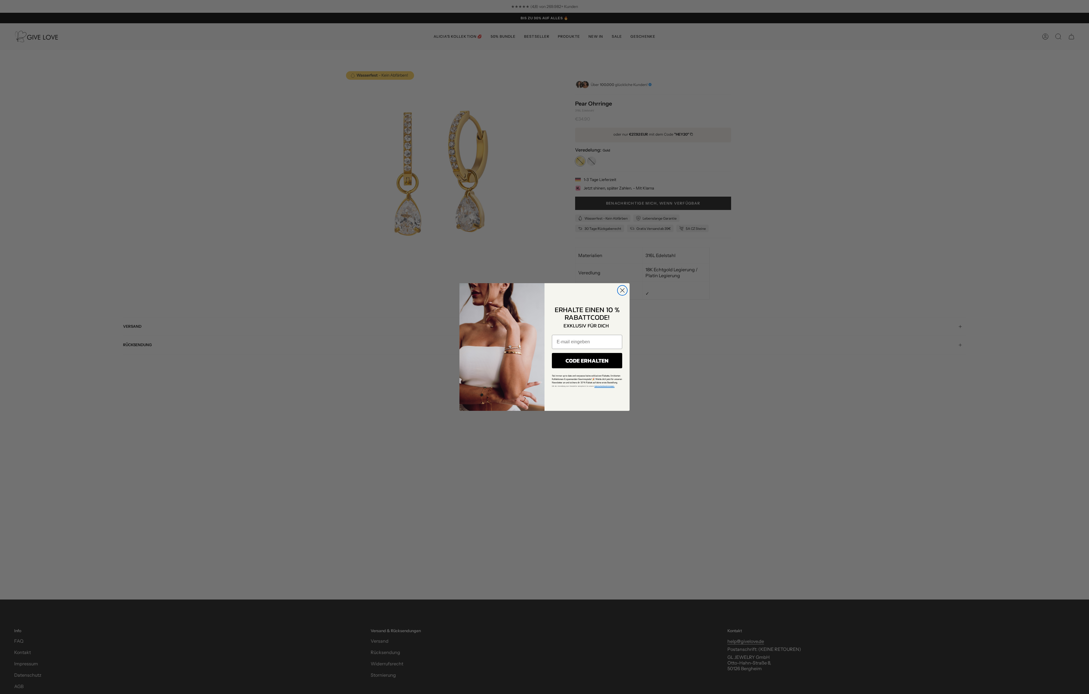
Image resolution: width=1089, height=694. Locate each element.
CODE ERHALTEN (587, 360)
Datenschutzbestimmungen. (604, 386)
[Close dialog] (622, 290)
